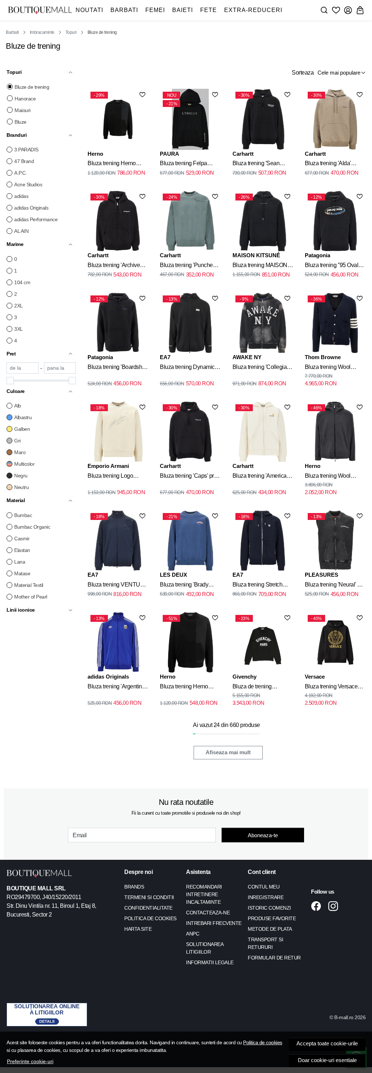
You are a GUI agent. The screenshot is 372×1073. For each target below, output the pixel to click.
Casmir (21, 538)
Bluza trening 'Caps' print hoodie (189, 477)
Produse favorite (272, 918)
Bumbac (23, 515)
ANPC (192, 934)
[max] (60, 368)
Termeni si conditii (149, 897)
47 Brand (24, 161)
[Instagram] (335, 906)
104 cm (22, 282)
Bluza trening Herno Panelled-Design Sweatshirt (112, 164)
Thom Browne (323, 357)
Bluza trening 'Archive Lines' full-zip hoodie (114, 266)
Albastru (23, 417)
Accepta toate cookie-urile (327, 1043)
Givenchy (244, 676)
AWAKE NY (247, 357)
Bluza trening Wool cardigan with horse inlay (335, 368)
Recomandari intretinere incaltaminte (204, 894)
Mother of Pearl (30, 597)
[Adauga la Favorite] (142, 95)
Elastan (22, 550)
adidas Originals (31, 208)
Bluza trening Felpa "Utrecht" (183, 164)
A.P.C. (20, 173)
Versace (315, 676)
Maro (19, 452)
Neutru (21, 487)
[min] (23, 368)
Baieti (182, 10)
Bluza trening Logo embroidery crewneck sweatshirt (114, 477)
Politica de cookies (262, 1042)
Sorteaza (303, 72)
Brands (134, 887)
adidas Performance (35, 219)
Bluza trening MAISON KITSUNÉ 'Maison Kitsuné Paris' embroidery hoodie (259, 266)
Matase (22, 573)
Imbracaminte (42, 32)
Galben (22, 429)
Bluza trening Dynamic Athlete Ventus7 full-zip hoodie (187, 368)
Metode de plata (270, 929)
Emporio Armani (108, 466)
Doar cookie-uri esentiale (327, 1060)
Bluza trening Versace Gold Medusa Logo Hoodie (331, 687)
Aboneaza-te (263, 835)
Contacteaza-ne (208, 912)
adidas (21, 196)
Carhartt (243, 154)
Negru (21, 475)
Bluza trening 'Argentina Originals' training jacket (116, 687)
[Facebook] (318, 906)
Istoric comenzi (269, 908)
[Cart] (360, 10)
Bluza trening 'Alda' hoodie (328, 164)
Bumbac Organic (32, 527)
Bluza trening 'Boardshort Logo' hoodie (118, 368)
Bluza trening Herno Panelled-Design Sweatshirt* (184, 687)
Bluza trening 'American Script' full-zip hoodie (261, 477)
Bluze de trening (32, 87)
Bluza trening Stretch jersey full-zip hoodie (257, 585)
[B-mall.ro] (40, 10)
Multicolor (24, 464)
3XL (18, 329)
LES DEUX (173, 575)
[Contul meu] (348, 10)
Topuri (71, 32)
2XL (18, 306)
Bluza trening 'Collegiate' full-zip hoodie (262, 368)
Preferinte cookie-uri (30, 1061)
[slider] (10, 380)
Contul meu (263, 887)
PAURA (169, 154)
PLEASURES (321, 575)
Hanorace (25, 99)
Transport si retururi (265, 943)
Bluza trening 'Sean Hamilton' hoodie (256, 164)
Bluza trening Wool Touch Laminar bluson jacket (331, 477)
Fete (208, 10)
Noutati (89, 10)
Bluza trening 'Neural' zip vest (334, 585)
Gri (17, 441)
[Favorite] (336, 10)
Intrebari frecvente (214, 923)
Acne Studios (28, 184)
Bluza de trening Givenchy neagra (253, 687)
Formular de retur (274, 958)
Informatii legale (210, 962)
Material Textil (28, 585)
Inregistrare (265, 897)
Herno (95, 154)
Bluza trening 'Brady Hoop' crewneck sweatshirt (184, 585)
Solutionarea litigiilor (204, 948)
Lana (19, 562)
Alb (17, 406)
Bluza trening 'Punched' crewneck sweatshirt (188, 266)
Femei (155, 10)
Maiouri (23, 110)
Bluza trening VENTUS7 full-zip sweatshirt (117, 585)
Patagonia (317, 255)
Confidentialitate (148, 908)
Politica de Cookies (150, 918)
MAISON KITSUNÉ (256, 255)
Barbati (124, 10)
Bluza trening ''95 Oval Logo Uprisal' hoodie (332, 266)
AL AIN (21, 231)
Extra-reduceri (253, 10)
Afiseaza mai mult (228, 752)
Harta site (137, 929)
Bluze (21, 122)
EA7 (165, 357)
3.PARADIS (26, 149)
